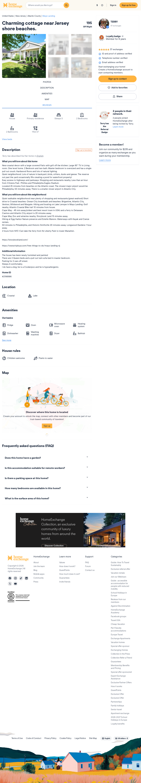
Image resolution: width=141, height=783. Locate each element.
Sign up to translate (83, 150)
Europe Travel (117, 635)
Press (35, 582)
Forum (88, 566)
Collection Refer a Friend (121, 658)
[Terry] (103, 23)
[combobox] (48, 5)
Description (47, 88)
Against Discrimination (120, 606)
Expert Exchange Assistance (118, 677)
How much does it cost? (69, 574)
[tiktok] (21, 578)
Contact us (90, 570)
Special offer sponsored (121, 672)
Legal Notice (80, 738)
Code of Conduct (33, 738)
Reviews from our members (118, 600)
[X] (10, 583)
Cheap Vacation (118, 624)
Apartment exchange (120, 713)
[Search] (66, 5)
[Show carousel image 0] (24, 56)
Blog (35, 570)
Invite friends (64, 582)
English (39, 156)
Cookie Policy (65, 738)
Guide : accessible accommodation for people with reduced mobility (120, 585)
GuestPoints (64, 570)
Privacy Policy (50, 738)
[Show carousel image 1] (58, 44)
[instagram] (15, 578)
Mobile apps (38, 574)
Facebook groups (118, 616)
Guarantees (64, 578)
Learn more (118, 127)
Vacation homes (118, 642)
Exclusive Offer (117, 694)
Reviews (47, 105)
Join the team (39, 566)
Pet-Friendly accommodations (118, 629)
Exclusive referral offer (120, 569)
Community (38, 578)
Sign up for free (128, 5)
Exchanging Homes (119, 650)
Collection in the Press (120, 654)
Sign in (113, 5)
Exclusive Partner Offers (121, 682)
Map (47, 99)
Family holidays (117, 706)
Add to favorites (119, 87)
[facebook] (10, 578)
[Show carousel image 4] (81, 67)
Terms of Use (17, 738)
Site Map (93, 738)
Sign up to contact (117, 79)
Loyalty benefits (118, 724)
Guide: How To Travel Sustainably (120, 563)
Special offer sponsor (120, 646)
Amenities (47, 93)
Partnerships (116, 702)
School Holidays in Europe (119, 594)
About (36, 562)
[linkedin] (26, 578)
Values (62, 562)
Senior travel (116, 709)
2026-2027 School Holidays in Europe (119, 718)
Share (119, 96)
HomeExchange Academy (118, 611)
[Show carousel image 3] (58, 67)
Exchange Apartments (120, 638)
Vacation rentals (118, 573)
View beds (7, 139)
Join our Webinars (118, 577)
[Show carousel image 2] (81, 44)
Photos (47, 82)
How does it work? (67, 566)
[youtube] (15, 583)
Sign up (47, 426)
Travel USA (115, 620)
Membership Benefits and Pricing (120, 666)
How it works (116, 686)
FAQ (87, 562)
